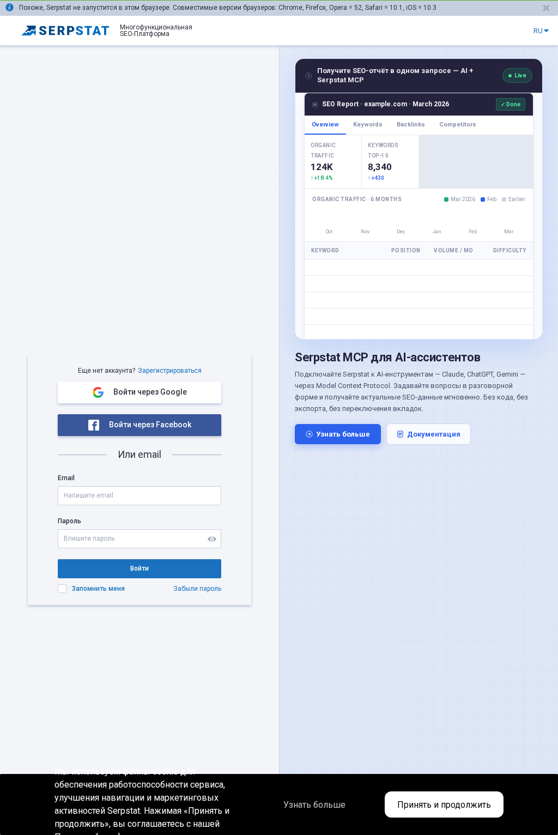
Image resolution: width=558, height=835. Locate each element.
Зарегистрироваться (170, 370)
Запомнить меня (98, 588)
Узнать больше (343, 434)
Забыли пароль (197, 588)
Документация (433, 434)
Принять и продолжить (444, 805)
